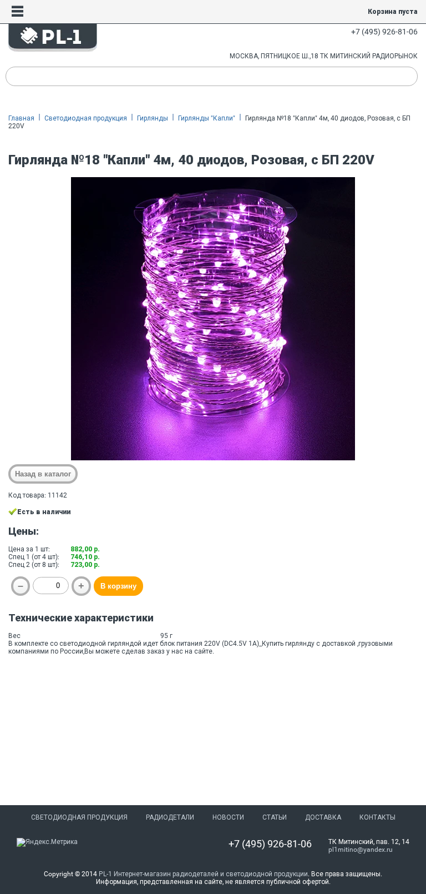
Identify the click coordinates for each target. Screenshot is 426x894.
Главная (21, 118)
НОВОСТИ (228, 817)
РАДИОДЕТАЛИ (170, 817)
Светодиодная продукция (85, 118)
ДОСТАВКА (323, 817)
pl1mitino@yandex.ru (360, 849)
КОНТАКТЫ (377, 817)
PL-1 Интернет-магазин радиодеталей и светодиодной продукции (203, 874)
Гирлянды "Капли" (206, 118)
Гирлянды (152, 118)
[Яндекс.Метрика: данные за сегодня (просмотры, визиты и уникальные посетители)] (47, 842)
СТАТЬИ (274, 817)
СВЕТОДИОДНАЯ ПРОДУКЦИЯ (79, 817)
